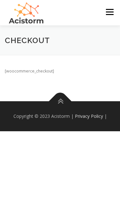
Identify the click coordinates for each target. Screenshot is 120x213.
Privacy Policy (89, 116)
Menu (109, 12)
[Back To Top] (60, 101)
